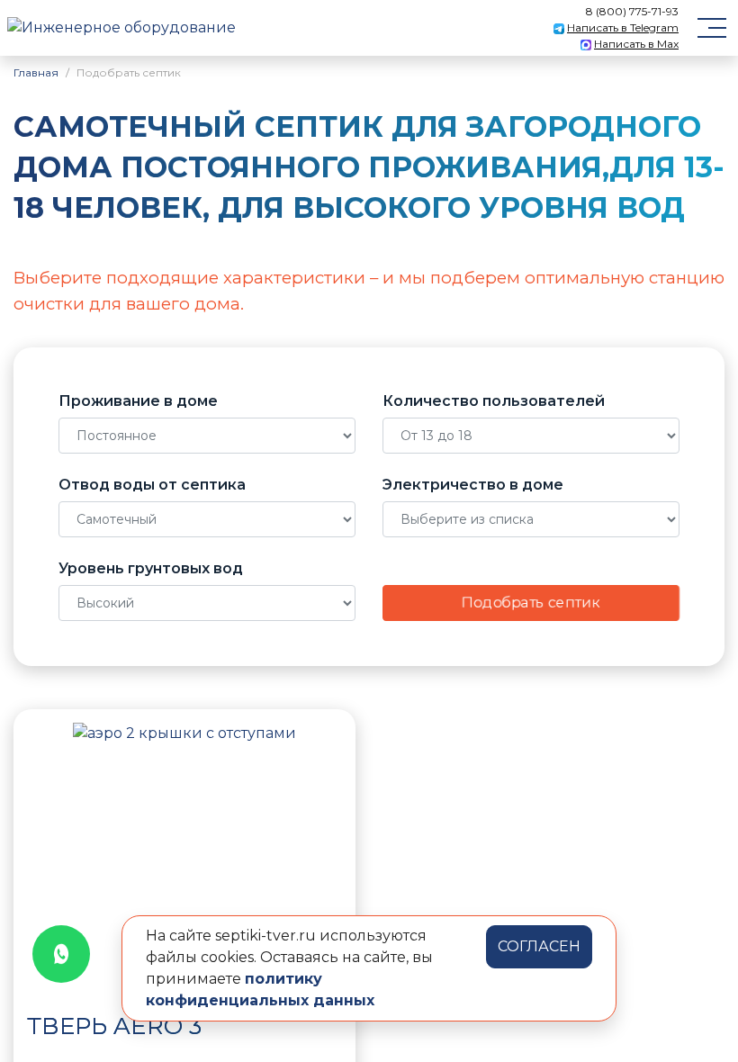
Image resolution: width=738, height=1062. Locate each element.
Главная (36, 72)
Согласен (539, 946)
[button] (45, 858)
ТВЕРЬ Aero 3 (114, 1026)
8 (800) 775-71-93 (632, 11)
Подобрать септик (531, 602)
